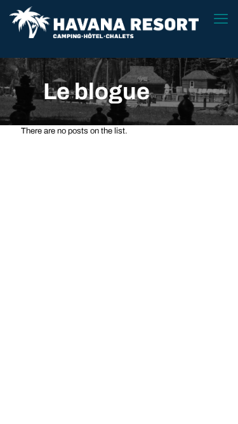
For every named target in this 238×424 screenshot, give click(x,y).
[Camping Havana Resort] (104, 22)
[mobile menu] (221, 19)
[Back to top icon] (212, 398)
